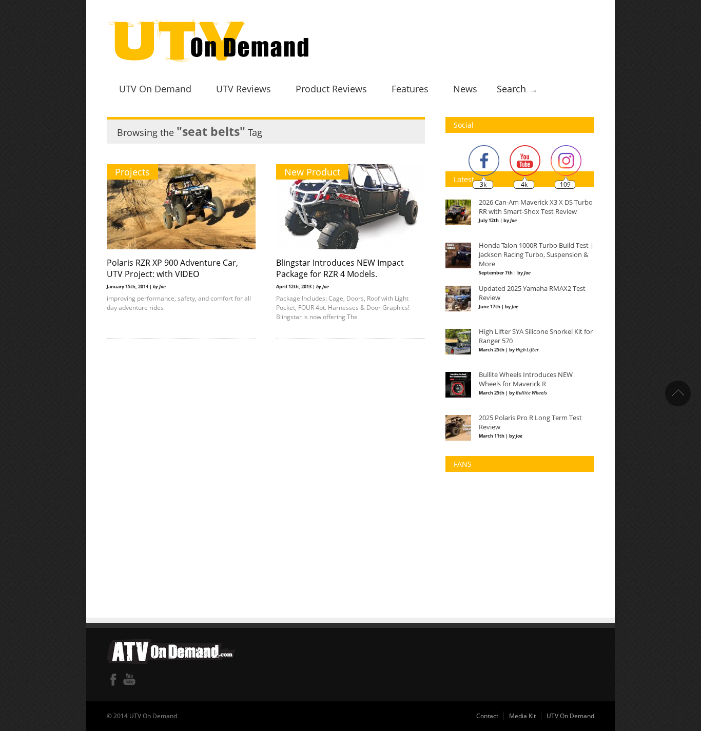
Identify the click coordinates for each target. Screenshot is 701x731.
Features (410, 89)
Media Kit (522, 716)
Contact (487, 716)
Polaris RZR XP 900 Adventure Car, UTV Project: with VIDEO (172, 268)
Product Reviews (331, 89)
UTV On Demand (155, 89)
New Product (312, 172)
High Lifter (527, 349)
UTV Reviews (243, 89)
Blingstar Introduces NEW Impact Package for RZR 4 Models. (340, 268)
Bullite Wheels (531, 392)
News (465, 89)
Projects (132, 172)
